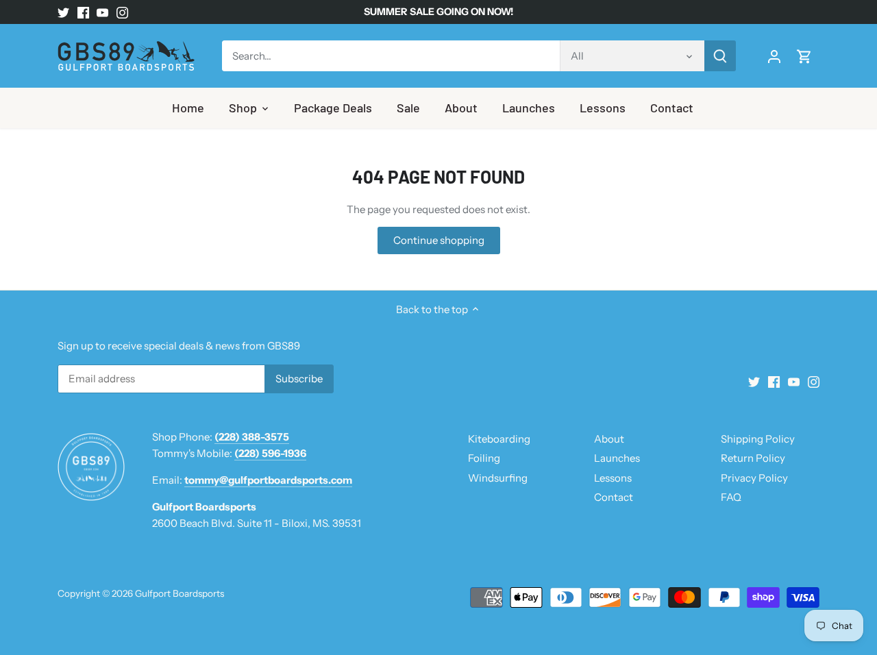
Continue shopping (438, 240)
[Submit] (720, 55)
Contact (613, 497)
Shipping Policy (758, 438)
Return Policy (753, 458)
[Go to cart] (804, 56)
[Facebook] (83, 12)
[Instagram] (122, 12)
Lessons (613, 477)
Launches (617, 458)
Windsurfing (498, 477)
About (609, 438)
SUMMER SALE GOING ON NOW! (438, 11)
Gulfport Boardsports (179, 593)
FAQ (731, 497)
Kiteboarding (499, 438)
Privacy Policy (754, 477)
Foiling (484, 458)
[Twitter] (63, 12)
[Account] (774, 56)
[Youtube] (102, 12)
